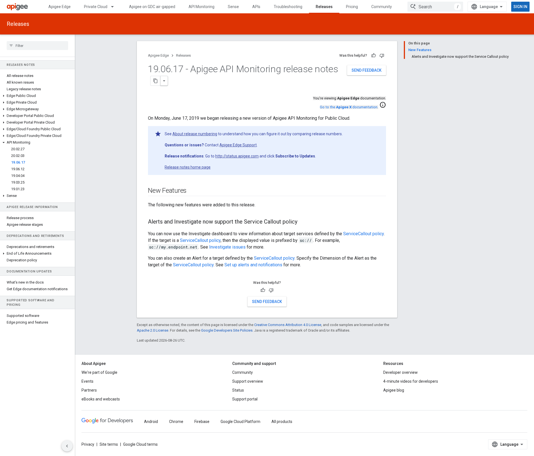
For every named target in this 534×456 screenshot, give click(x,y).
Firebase (201, 421)
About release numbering (194, 134)
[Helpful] (373, 55)
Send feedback (367, 70)
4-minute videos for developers (410, 381)
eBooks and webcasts (100, 399)
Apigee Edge (59, 6)
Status (238, 390)
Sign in (520, 6)
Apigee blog (393, 390)
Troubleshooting (288, 6)
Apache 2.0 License (152, 330)
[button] (37, 95)
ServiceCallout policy (363, 233)
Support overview (247, 381)
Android (151, 421)
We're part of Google (99, 372)
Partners (89, 390)
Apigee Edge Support (238, 145)
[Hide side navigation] (67, 446)
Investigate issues (227, 247)
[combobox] (435, 7)
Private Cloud (95, 6)
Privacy (87, 444)
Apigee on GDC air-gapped (152, 6)
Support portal (245, 399)
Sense (233, 6)
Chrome (176, 421)
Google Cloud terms (140, 444)
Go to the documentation (348, 107)
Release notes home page (188, 167)
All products (281, 421)
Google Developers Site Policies (227, 330)
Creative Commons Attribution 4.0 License (287, 325)
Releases (324, 6)
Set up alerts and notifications (253, 264)
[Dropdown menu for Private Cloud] (114, 6)
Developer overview (400, 372)
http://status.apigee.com (237, 156)
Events (87, 381)
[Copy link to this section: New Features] (192, 191)
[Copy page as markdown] (155, 81)
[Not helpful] (382, 55)
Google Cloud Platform (240, 421)
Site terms (109, 444)
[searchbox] (37, 45)
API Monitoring (201, 6)
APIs (256, 6)
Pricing (352, 6)
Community (381, 6)
